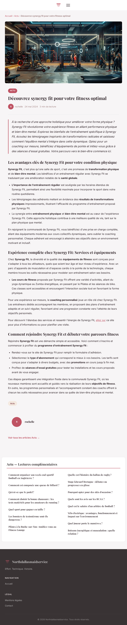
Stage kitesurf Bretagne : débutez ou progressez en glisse (87, 483)
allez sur (101, 320)
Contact (9, 605)
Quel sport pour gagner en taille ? (27, 509)
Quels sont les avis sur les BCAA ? (86, 499)
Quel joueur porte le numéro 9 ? (85, 523)
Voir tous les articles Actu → (24, 437)
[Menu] (68, 5)
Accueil (8, 16)
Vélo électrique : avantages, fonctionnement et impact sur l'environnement (92, 515)
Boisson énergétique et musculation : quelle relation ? (91, 532)
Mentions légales (13, 600)
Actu (16, 16)
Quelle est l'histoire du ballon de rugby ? (89, 474)
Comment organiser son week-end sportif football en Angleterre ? (31, 476)
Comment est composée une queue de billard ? (34, 485)
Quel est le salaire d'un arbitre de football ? (91, 506)
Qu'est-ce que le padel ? (21, 492)
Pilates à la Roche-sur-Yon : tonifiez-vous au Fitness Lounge (32, 528)
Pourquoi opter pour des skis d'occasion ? (90, 492)
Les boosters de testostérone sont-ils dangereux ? (28, 518)
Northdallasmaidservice (30, 561)
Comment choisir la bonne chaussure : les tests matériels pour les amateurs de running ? (34, 501)
